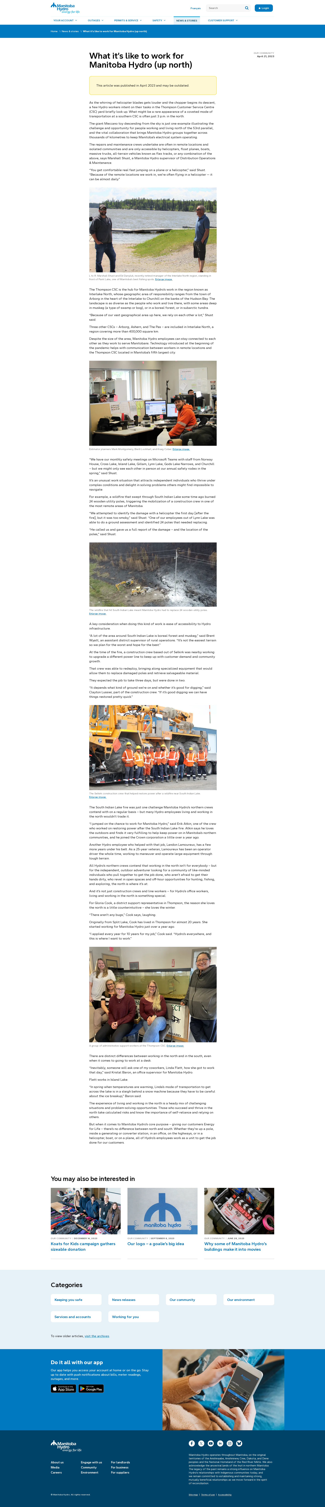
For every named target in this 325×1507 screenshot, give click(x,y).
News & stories (186, 20)
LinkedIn (220, 1442)
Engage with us (91, 1462)
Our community (264, 53)
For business (119, 1467)
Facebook (192, 1442)
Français (196, 8)
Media (55, 1467)
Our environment (241, 1300)
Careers (56, 1472)
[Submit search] (247, 8)
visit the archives (97, 1336)
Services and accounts (73, 1317)
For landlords (120, 1462)
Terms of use (208, 1494)
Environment (89, 1472)
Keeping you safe (68, 1300)
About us (57, 1462)
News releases (123, 1300)
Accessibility (225, 1494)
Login (265, 8)
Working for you (125, 1317)
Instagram (230, 1442)
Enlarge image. (163, 279)
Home (54, 31)
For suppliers (120, 1472)
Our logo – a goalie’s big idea (155, 1243)
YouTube (211, 1442)
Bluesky (239, 1442)
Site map (193, 1494)
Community (89, 1467)
